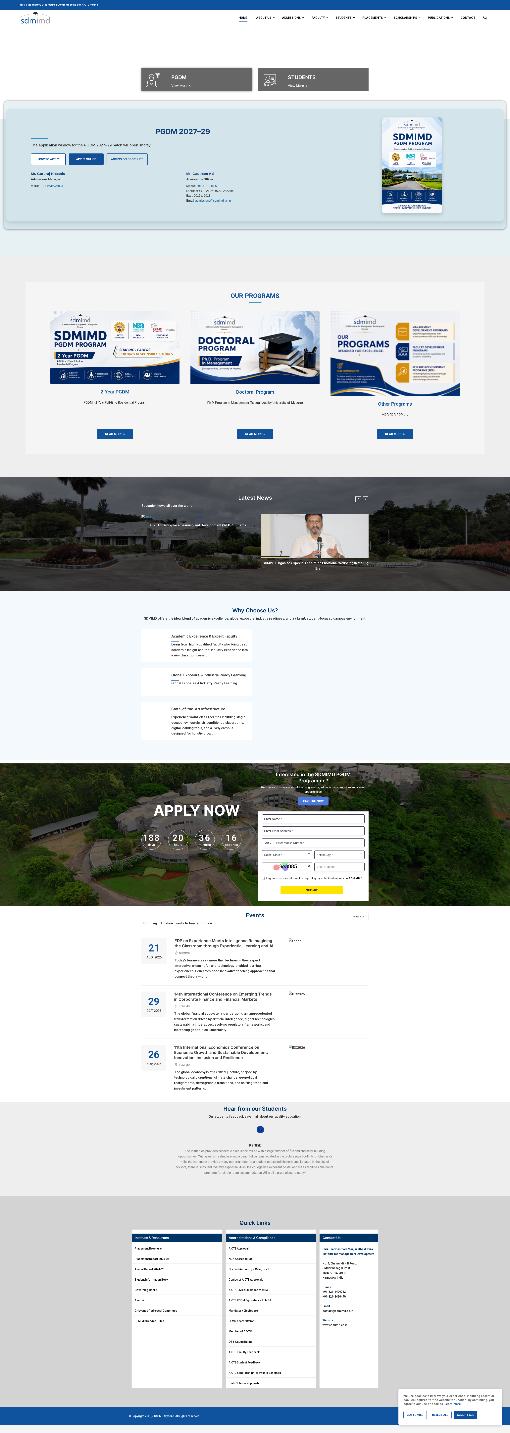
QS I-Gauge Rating (241, 1341)
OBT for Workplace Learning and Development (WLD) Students (198, 525)
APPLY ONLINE (86, 159)
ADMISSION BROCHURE (127, 159)
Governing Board (146, 1290)
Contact (468, 18)
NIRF (23, 4)
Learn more (452, 1404)
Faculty (318, 18)
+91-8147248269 (207, 185)
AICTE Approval (239, 1248)
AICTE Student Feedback (244, 1362)
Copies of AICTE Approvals (246, 1279)
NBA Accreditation (241, 1258)
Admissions (291, 18)
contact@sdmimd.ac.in (338, 1310)
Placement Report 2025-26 (152, 1258)
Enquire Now (313, 801)
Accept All (465, 1414)
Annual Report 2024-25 (149, 1269)
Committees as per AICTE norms (77, 4)
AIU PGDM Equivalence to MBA (248, 1290)
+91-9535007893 (52, 185)
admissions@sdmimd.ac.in (213, 200)
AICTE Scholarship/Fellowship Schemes (255, 1372)
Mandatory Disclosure (41, 4)
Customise (415, 1414)
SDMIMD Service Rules (149, 1321)
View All (358, 916)
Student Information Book (151, 1279)
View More (179, 86)
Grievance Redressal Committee (156, 1310)
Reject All (440, 1414)
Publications (439, 18)
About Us (263, 18)
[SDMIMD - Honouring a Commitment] (35, 18)
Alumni (139, 1300)
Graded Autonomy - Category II (249, 1269)
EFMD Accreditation (241, 1321)
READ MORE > (115, 434)
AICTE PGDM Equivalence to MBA (250, 1300)
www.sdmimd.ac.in (335, 1325)
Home (243, 18)
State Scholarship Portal (244, 1383)
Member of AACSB (241, 1331)
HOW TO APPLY (48, 159)
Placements (372, 18)
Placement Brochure (148, 1248)
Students (344, 18)
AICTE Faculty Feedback (244, 1352)
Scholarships (405, 18)
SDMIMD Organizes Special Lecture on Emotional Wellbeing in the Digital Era (318, 565)
